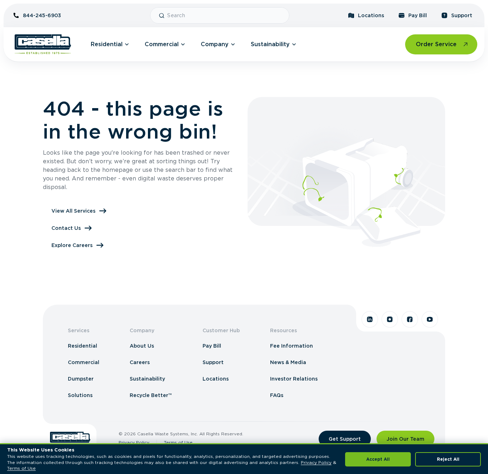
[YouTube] (430, 319)
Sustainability (270, 44)
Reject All (448, 459)
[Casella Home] (42, 44)
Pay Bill (417, 15)
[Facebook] (410, 319)
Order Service (436, 44)
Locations (371, 15)
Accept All (378, 459)
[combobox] (225, 15)
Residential (107, 44)
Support (461, 15)
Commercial (162, 44)
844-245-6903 (42, 15)
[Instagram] (390, 319)
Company (215, 44)
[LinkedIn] (370, 319)
